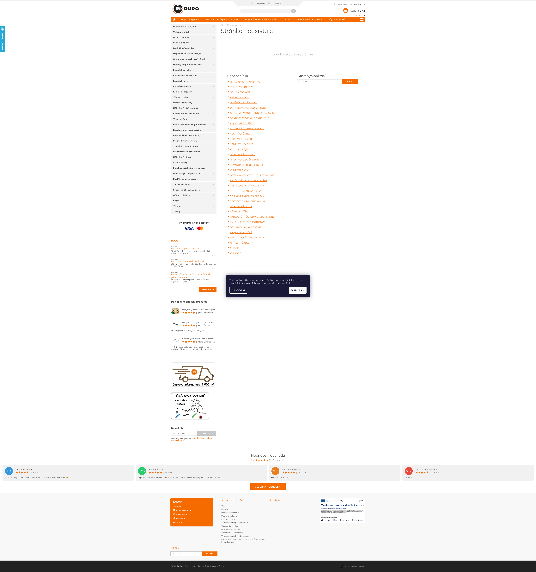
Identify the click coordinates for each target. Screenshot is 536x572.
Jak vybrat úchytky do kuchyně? (185, 248)
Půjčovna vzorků (337, 19)
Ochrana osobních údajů (232, 529)
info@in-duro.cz (183, 510)
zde (289, 283)
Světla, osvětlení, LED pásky (187, 190)
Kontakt (224, 509)
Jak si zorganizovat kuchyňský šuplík (188, 261)
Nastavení (238, 290)
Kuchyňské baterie (182, 86)
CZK (358, 15)
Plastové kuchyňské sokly (185, 75)
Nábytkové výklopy (182, 102)
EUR (363, 16)
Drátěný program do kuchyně (187, 64)
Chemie (177, 200)
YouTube (180, 522)
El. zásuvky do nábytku (184, 26)
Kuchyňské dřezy (181, 81)
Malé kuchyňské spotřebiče (186, 173)
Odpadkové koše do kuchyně (187, 53)
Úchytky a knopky (182, 32)
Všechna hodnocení (268, 486)
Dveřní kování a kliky (183, 48)
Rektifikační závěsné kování (187, 151)
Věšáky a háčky (181, 42)
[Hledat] (293, 11)
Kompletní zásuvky (182, 92)
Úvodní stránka (174, 19)
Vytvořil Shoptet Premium (354, 566)
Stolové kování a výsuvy (185, 141)
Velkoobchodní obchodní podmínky (236, 536)
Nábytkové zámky (182, 157)
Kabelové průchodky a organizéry (189, 168)
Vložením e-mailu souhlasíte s (192, 439)
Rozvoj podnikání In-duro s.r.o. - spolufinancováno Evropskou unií (243, 540)
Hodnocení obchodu (230, 512)
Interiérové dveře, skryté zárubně (189, 124)
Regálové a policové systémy (187, 130)
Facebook (180, 518)
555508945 (181, 514)
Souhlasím (297, 290)
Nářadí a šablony (181, 195)
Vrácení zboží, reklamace (309, 19)
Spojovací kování (181, 184)
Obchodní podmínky (230, 526)
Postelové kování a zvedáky (187, 135)
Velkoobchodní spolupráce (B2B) (222, 19)
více (214, 255)
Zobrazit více (207, 289)
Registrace (359, 4)
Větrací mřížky (180, 162)
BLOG (287, 19)
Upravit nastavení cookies (215, 566)
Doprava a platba (190, 19)
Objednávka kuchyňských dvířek (261, 19)
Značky (176, 211)
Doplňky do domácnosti (184, 179)
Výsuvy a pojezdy (182, 97)
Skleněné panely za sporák (186, 146)
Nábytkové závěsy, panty (185, 108)
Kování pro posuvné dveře (186, 113)
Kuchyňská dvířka (182, 70)
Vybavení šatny (180, 119)
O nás (224, 506)
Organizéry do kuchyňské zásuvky (190, 59)
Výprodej (177, 206)
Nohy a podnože (181, 37)
